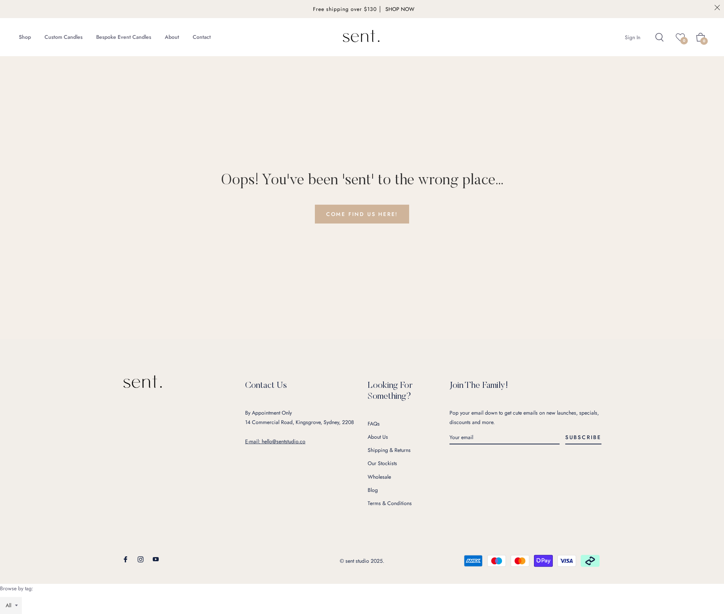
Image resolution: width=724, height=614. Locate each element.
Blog (373, 490)
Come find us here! (362, 214)
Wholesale (379, 477)
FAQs (374, 423)
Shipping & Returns (389, 450)
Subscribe (583, 437)
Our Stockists (382, 463)
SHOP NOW (399, 9)
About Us (378, 437)
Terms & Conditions (390, 503)
